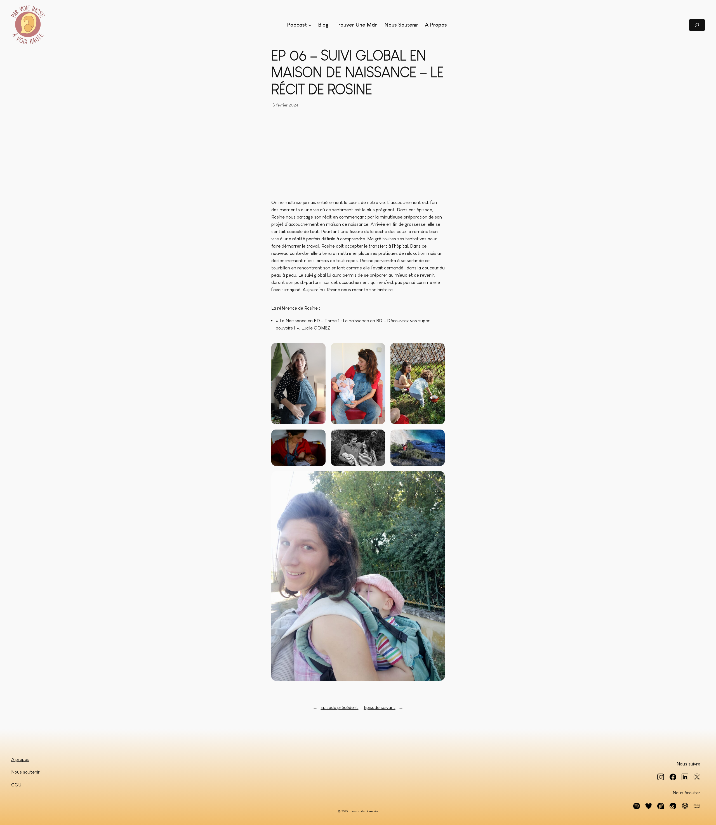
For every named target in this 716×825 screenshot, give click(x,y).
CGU (16, 785)
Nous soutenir (25, 772)
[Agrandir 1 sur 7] (318, 350)
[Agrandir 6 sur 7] (437, 437)
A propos (20, 759)
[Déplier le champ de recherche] (697, 25)
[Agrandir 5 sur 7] (378, 437)
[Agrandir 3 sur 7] (437, 350)
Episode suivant (379, 707)
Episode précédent (339, 707)
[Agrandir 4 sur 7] (318, 437)
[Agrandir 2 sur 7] (378, 350)
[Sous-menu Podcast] (310, 25)
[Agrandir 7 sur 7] (437, 478)
